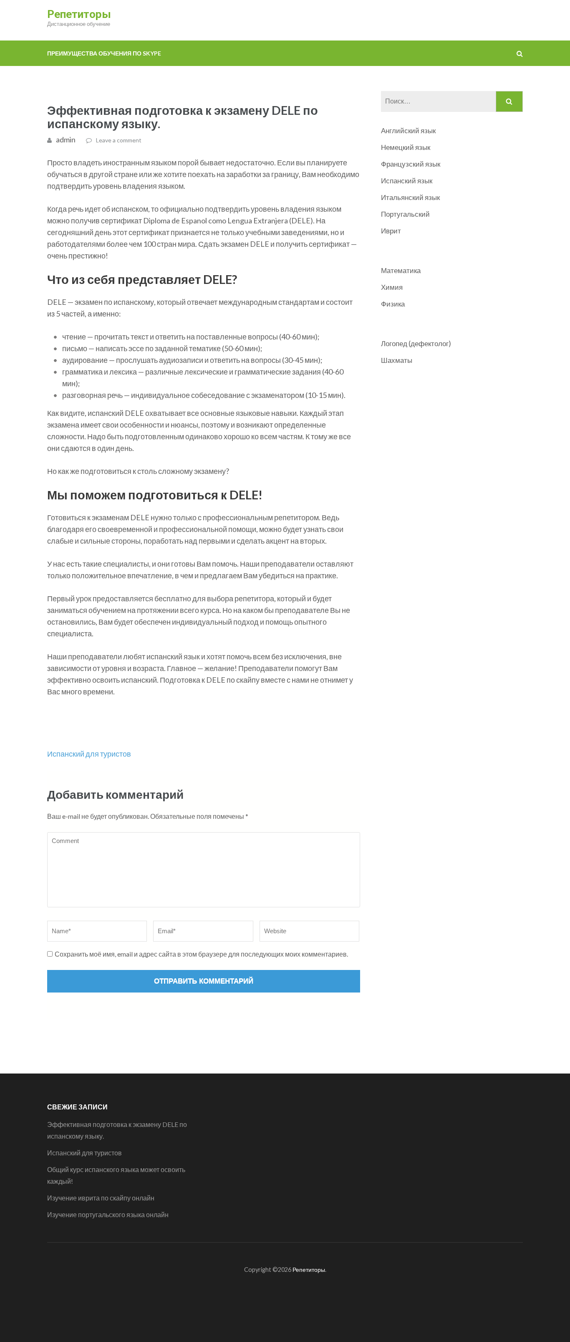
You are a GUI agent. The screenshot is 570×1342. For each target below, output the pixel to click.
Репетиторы (79, 14)
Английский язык (408, 130)
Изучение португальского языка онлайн (108, 1214)
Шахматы (396, 360)
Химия (392, 287)
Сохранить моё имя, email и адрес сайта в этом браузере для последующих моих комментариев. (201, 954)
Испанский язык (406, 180)
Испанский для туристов (89, 753)
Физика (393, 303)
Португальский (405, 214)
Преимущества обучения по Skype (104, 53)
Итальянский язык (410, 197)
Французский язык (410, 164)
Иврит (391, 230)
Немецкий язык (405, 147)
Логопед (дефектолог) (416, 343)
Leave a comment (118, 140)
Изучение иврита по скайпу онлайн (101, 1198)
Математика (401, 270)
